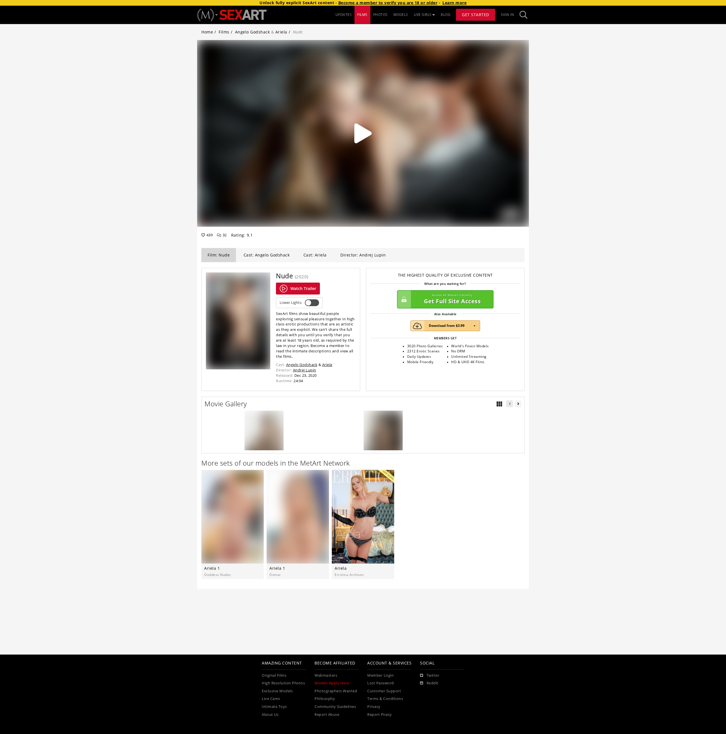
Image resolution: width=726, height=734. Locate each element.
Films (224, 32)
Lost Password (380, 683)
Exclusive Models (277, 691)
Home (207, 32)
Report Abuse (327, 714)
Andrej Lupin (304, 370)
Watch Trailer (303, 288)
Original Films (274, 675)
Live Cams (271, 698)
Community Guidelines (335, 706)
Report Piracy (379, 714)
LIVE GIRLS (423, 14)
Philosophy (325, 698)
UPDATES (343, 14)
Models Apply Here (332, 683)
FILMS (362, 14)
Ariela (281, 32)
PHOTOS (380, 14)
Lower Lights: (291, 302)
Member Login (380, 675)
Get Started (475, 14)
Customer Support (384, 691)
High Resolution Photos (283, 683)
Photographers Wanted (336, 691)
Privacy (374, 706)
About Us (270, 714)
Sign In (507, 14)
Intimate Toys (274, 706)
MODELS (400, 14)
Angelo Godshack (252, 32)
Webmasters (326, 675)
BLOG (445, 14)
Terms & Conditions (385, 698)
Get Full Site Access (452, 299)
